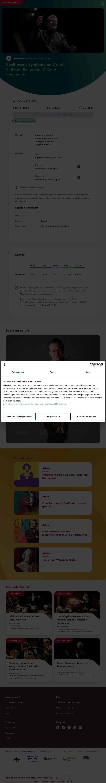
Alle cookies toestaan (86, 416)
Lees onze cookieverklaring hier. (18, 404)
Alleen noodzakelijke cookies (19, 416)
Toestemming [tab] (18, 372)
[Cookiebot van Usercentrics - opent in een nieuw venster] (91, 365)
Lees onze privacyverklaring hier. (51, 404)
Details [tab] (53, 372)
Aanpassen (52, 416)
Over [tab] (87, 372)
